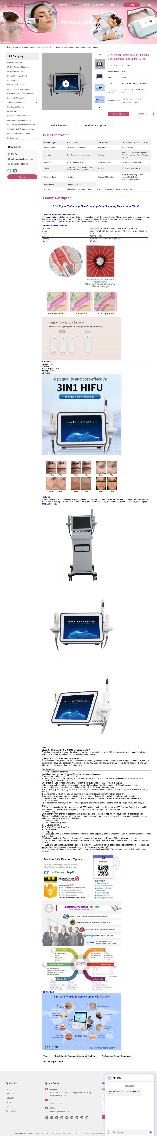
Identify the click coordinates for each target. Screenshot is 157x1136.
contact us (98, 5)
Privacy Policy (19, 1133)
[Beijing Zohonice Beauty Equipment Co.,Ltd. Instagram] (62, 1118)
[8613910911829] (82, 1118)
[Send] (151, 1132)
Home (52, 5)
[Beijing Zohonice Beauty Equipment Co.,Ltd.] (15, 5)
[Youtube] (67, 1118)
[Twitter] (51, 1118)
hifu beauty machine (53, 1061)
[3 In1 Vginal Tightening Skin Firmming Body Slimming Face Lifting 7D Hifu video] (67, 81)
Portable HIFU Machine (34, 47)
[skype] (15, 170)
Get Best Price (118, 114)
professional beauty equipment (116, 1056)
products (75, 5)
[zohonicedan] (87, 1118)
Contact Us (11, 1111)
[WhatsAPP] (9, 170)
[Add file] (108, 1132)
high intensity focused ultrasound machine (74, 1056)
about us (63, 5)
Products (19, 47)
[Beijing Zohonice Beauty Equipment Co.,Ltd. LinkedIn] (72, 1118)
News (8, 1102)
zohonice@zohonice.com (22, 159)
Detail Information (59, 125)
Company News (113, 5)
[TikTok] (77, 1118)
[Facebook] (57, 1118)
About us (10, 1093)
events (86, 5)
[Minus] (150, 1077)
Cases (9, 1107)
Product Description (95, 125)
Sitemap (30, 1133)
